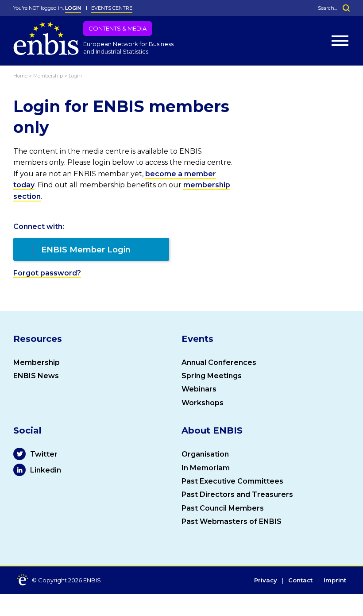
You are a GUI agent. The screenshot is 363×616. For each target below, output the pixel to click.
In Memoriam (206, 468)
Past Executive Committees (232, 481)
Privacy (265, 580)
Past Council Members (223, 508)
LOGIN (73, 8)
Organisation (205, 454)
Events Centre (111, 8)
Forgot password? (47, 273)
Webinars (199, 389)
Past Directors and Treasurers (237, 494)
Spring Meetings (212, 376)
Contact (300, 580)
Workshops (203, 403)
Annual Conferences (219, 362)
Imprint (335, 580)
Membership (36, 362)
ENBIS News (36, 376)
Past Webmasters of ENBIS (232, 521)
